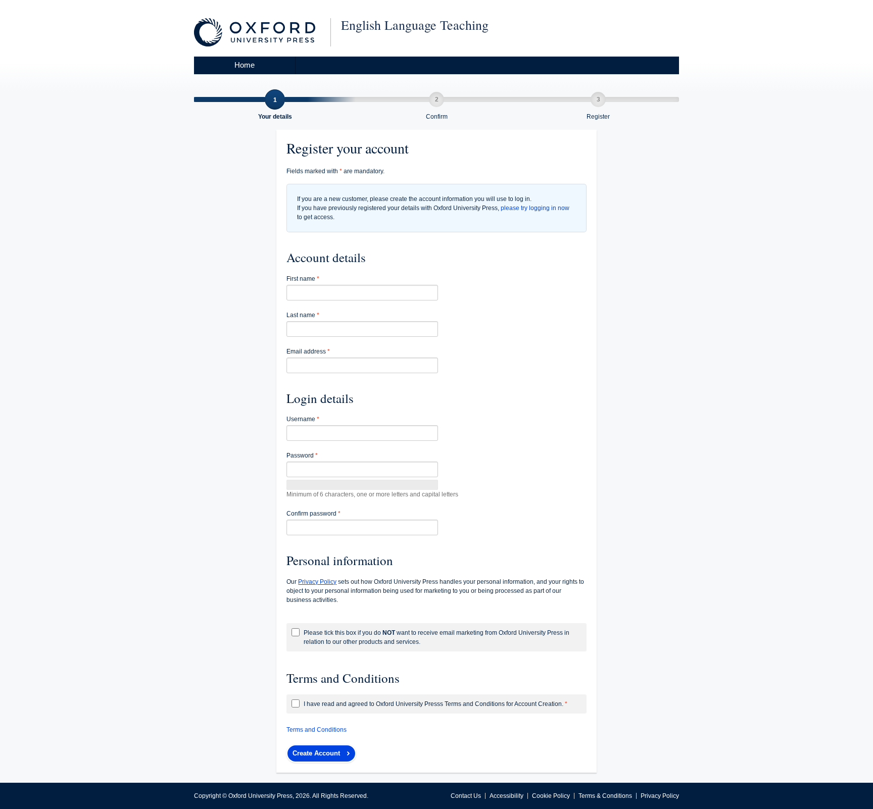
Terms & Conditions (605, 795)
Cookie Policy (551, 795)
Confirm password (313, 513)
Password (302, 455)
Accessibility (506, 795)
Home (244, 65)
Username (302, 419)
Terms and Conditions (316, 729)
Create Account (316, 753)
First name (302, 278)
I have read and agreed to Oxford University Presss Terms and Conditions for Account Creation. (435, 703)
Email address (308, 351)
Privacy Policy (660, 795)
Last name (302, 315)
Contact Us (466, 795)
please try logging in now (535, 208)
